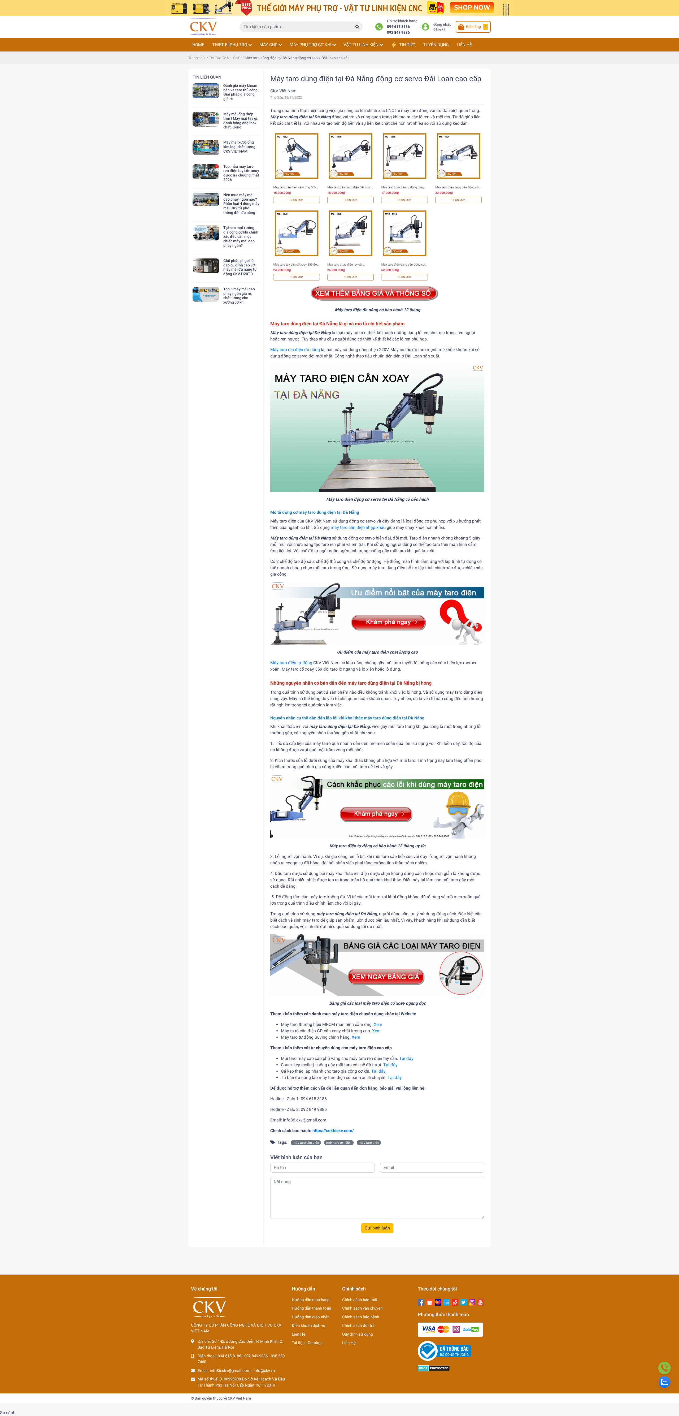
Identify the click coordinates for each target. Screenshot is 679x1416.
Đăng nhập (442, 24)
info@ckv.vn (264, 1370)
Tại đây (406, 1058)
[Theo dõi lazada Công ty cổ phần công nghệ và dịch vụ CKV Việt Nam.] (438, 1302)
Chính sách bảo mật (359, 1299)
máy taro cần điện (306, 1143)
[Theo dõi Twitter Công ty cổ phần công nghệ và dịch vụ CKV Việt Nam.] (463, 1302)
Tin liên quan (207, 77)
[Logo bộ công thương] (444, 1350)
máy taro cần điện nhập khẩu (358, 527)
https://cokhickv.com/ (333, 1130)
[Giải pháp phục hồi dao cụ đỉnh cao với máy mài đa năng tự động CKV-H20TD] (206, 265)
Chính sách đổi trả (358, 1325)
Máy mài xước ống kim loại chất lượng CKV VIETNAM (239, 146)
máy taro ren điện (338, 1143)
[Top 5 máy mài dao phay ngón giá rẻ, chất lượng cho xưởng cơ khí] (206, 294)
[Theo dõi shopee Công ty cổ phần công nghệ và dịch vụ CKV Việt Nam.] (429, 1302)
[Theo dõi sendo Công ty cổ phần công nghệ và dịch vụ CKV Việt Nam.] (455, 1302)
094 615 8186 (398, 26)
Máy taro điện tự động (291, 662)
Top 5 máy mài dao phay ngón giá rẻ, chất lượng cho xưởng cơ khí (239, 295)
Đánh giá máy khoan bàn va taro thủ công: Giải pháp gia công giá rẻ (241, 92)
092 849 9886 (398, 32)
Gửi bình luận (377, 1228)
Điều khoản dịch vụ (308, 1325)
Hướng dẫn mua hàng (310, 1299)
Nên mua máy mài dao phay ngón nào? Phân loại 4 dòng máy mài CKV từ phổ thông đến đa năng (241, 204)
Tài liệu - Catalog (306, 1342)
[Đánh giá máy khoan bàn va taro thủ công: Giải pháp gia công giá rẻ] (206, 90)
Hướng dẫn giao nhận (310, 1317)
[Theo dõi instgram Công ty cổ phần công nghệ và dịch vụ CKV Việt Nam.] (472, 1302)
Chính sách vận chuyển (362, 1308)
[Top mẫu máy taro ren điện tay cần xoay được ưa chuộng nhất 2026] (206, 171)
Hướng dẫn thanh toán (311, 1308)
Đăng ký (439, 29)
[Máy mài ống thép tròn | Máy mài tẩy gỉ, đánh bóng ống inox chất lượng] (206, 119)
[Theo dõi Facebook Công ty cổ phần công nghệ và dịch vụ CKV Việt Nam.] (421, 1302)
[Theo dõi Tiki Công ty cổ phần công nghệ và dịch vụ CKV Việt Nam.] (446, 1302)
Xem (378, 1024)
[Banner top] (339, 7)
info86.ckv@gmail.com (230, 1370)
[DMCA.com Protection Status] (434, 1368)
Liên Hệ (298, 1334)
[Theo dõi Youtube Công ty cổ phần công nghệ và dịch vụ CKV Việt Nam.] (480, 1302)
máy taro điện (369, 1143)
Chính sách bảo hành (360, 1317)
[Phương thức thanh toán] (450, 1329)
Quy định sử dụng (357, 1334)
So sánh (7, 1412)
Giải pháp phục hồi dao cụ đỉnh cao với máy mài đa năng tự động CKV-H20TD (240, 267)
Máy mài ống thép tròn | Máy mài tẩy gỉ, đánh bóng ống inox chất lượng (240, 120)
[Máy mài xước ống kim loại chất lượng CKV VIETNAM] (206, 147)
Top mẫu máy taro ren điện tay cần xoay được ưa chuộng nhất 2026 (241, 173)
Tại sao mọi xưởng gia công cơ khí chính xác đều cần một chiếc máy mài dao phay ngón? (240, 237)
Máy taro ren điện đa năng (295, 349)
